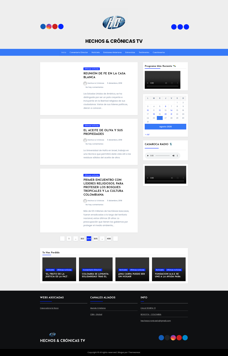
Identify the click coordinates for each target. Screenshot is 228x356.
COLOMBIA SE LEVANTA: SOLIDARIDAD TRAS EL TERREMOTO (95, 276)
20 (166, 114)
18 (154, 114)
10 (148, 110)
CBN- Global (96, 314)
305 (95, 238)
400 (109, 238)
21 (171, 114)
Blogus (121, 352)
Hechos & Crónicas (96, 83)
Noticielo (96, 52)
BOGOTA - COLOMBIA (151, 314)
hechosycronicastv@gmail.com (156, 320)
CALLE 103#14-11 (148, 308)
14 (171, 110)
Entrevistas (130, 52)
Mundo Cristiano (98, 308)
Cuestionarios (159, 52)
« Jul (147, 134)
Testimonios (144, 52)
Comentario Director (79, 52)
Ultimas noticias (91, 69)
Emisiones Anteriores (112, 52)
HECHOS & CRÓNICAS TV (114, 41)
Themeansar (134, 352)
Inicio (63, 52)
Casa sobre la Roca (49, 308)
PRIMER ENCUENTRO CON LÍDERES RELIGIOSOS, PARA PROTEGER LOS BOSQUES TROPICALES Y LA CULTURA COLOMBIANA (103, 187)
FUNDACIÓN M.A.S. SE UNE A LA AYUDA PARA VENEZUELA (167, 276)
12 (160, 110)
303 (82, 238)
